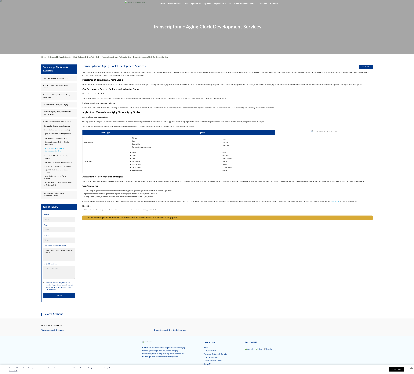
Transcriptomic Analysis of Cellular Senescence (57, 143)
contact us (335, 201)
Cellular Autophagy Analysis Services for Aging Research (57, 113)
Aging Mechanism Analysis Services (55, 78)
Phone (46, 225)
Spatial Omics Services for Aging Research (55, 177)
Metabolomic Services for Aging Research (58, 166)
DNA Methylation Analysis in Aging (55, 105)
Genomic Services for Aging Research (57, 126)
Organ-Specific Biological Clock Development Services (54, 194)
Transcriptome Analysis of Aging (56, 138)
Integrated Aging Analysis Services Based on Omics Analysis (58, 184)
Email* (46, 235)
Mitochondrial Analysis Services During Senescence (56, 96)
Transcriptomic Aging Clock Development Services (55, 149)
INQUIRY (365, 66)
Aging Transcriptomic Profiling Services (117, 57)
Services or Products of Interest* (55, 246)
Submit (59, 295)
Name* (46, 215)
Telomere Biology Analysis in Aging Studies (55, 86)
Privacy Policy (13, 371)
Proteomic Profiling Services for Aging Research (57, 157)
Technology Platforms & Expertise (198, 4)
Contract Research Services (244, 4)
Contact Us (207, 364)
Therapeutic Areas (174, 4)
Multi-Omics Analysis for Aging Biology (87, 57)
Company (274, 4)
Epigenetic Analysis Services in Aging (57, 130)
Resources (263, 4)
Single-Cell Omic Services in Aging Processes (56, 171)
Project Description (50, 264)
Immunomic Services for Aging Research (58, 162)
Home (162, 4)
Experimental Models (222, 4)
